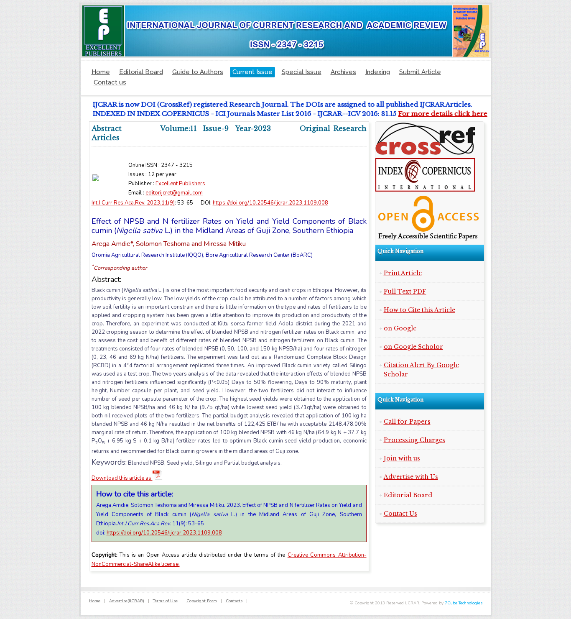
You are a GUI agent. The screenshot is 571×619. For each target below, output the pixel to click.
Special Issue (301, 72)
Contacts (234, 601)
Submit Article (420, 72)
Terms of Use (165, 601)
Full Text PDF (405, 291)
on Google (400, 328)
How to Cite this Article (419, 310)
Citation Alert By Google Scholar (421, 369)
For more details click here (437, 114)
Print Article (403, 273)
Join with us (402, 458)
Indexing (377, 72)
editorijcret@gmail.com (174, 193)
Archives (343, 72)
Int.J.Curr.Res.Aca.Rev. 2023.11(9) (133, 203)
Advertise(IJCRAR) (126, 601)
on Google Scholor (413, 346)
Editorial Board (141, 72)
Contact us (110, 82)
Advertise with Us (411, 477)
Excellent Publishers (180, 183)
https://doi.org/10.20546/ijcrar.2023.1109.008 (270, 203)
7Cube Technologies (463, 603)
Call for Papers (407, 421)
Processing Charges (414, 440)
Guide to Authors (197, 72)
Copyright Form (201, 601)
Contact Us (400, 513)
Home (101, 72)
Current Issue (252, 72)
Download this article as (122, 478)
